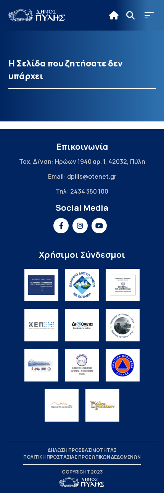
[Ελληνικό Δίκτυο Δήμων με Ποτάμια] (82, 285)
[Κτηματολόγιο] (62, 405)
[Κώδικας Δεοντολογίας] (123, 285)
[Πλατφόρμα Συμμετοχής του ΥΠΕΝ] (41, 285)
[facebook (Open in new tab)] (61, 225)
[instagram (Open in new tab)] (80, 225)
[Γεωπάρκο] (123, 325)
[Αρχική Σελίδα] (37, 15)
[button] (149, 15)
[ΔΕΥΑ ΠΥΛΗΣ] (82, 365)
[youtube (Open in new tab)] (99, 225)
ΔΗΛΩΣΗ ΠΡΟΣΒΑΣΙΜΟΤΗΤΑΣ (82, 450)
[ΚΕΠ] (41, 325)
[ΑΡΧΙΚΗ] (114, 15)
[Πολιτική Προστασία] (123, 365)
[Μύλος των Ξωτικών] (102, 405)
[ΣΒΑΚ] (41, 365)
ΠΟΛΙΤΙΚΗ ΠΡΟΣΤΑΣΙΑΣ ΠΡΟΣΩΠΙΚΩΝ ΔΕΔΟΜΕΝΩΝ (82, 457)
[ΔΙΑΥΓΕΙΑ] (82, 325)
